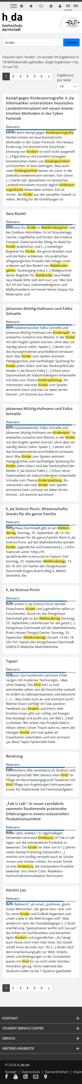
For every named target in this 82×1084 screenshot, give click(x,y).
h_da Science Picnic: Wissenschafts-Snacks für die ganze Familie (37, 511)
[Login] (41, 6)
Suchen (71, 42)
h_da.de (23, 1065)
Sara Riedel (16, 213)
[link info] (21, 6)
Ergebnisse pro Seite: (65, 77)
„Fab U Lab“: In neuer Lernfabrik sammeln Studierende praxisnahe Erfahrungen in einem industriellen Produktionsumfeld (37, 811)
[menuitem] (9, 1077)
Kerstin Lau (16, 889)
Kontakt (11, 1072)
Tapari (11, 661)
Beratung (14, 756)
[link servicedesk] (60, 6)
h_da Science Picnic (23, 589)
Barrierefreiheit (56, 1072)
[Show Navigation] (13, 6)
